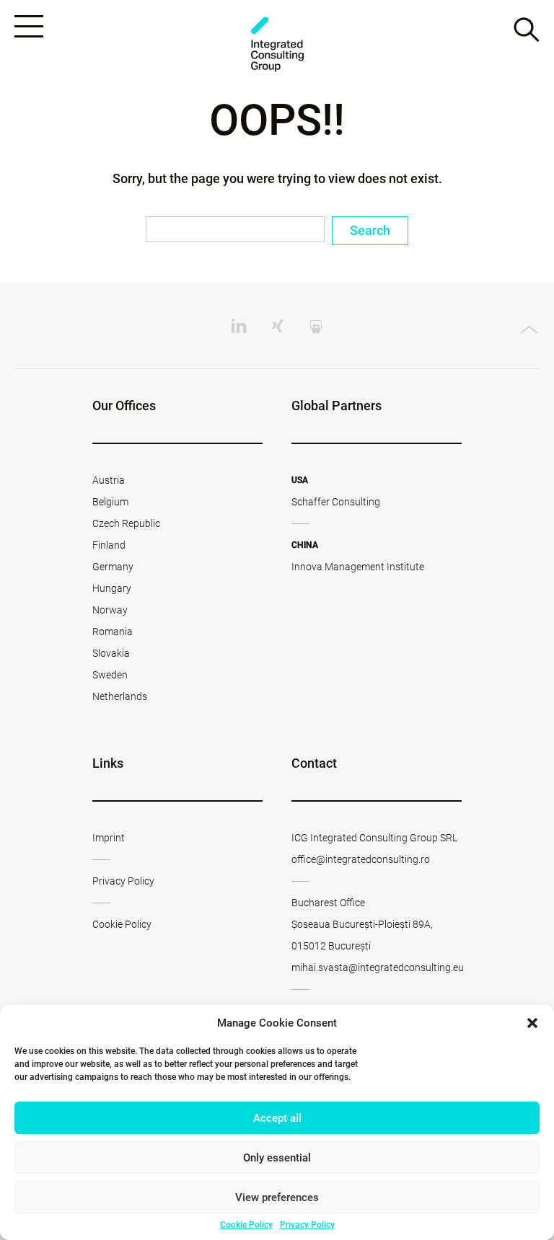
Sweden (110, 675)
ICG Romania (277, 44)
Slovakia (111, 653)
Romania (112, 631)
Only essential (277, 1157)
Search (370, 230)
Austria (108, 480)
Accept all (277, 1118)
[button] (532, 1023)
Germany (112, 566)
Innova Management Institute (357, 566)
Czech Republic (126, 523)
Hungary (111, 588)
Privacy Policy (307, 1225)
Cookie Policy (246, 1225)
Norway (110, 610)
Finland (109, 545)
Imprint (108, 837)
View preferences (277, 1197)
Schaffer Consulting (335, 502)
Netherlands (119, 696)
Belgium (110, 502)
